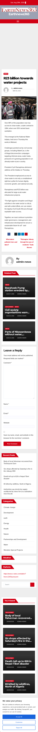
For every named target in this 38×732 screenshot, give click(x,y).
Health (6, 529)
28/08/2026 (10, 690)
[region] (19, 715)
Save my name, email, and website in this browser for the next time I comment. (18, 436)
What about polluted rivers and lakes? (11, 242)
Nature (6, 534)
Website (6, 423)
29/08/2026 (10, 621)
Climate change (9, 507)
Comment (8, 363)
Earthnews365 (19, 14)
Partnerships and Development (15, 539)
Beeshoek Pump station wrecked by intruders (16, 290)
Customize (19, 722)
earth (5, 518)
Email (6, 413)
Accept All (19, 717)
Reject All (19, 727)
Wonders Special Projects (13, 550)
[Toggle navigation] (18, 21)
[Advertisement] (19, 43)
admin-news (17, 88)
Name (6, 404)
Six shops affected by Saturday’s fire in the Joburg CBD (17, 641)
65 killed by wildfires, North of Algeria (17, 484)
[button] (31, 21)
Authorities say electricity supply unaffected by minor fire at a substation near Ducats (18, 491)
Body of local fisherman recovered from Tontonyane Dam (18, 618)
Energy (6, 523)
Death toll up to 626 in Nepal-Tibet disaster (18, 662)
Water (6, 73)
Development (9, 306)
